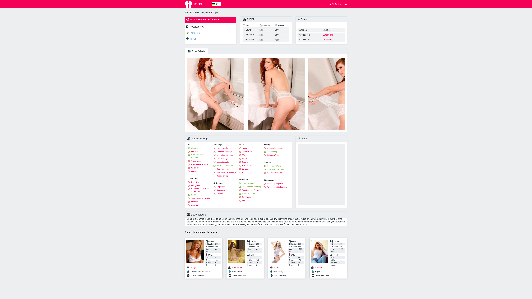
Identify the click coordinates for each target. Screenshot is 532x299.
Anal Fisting (272, 152)
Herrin (244, 148)
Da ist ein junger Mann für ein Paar (200, 190)
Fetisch (194, 171)
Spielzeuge (195, 168)
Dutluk (193, 39)
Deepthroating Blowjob (251, 190)
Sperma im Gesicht (274, 173)
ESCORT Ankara (192, 12)
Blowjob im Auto (248, 194)
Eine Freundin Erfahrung (251, 187)
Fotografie (195, 186)
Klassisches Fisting (275, 148)
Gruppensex (196, 161)
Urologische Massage (225, 155)
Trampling (246, 172)
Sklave (244, 159)
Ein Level (194, 152)
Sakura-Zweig (222, 176)
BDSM (244, 155)
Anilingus (246, 200)
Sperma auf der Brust (275, 169)
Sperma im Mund (274, 166)
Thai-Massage (222, 159)
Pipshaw (194, 202)
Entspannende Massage (226, 172)
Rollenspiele (247, 165)
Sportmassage (223, 169)
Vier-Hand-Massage (225, 165)
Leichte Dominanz (249, 152)
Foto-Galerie (198, 51)
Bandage (245, 169)
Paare (193, 195)
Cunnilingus (246, 197)
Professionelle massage (226, 148)
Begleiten (195, 182)
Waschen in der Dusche (200, 198)
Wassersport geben (275, 184)
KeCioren (195, 33)
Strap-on (245, 162)
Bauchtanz (221, 190)
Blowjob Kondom (249, 183)
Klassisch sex (196, 148)
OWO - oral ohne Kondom (197, 156)
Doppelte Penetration (199, 164)
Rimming (194, 205)
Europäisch (328, 34)
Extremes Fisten (273, 155)
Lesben (220, 194)
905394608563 (197, 275)
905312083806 (197, 27)
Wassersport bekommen (277, 187)
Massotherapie (223, 162)
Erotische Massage (224, 152)
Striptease (221, 187)
